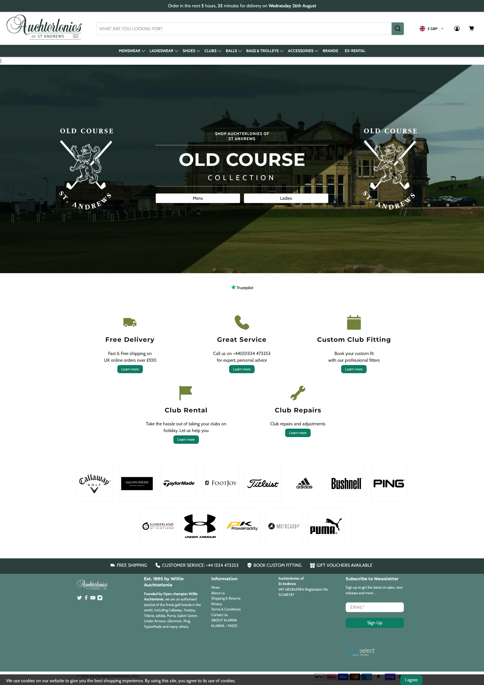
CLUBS (210, 50)
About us (218, 593)
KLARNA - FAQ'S (224, 625)
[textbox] (431, 28)
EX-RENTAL (355, 50)
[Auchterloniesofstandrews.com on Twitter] (79, 599)
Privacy (216, 604)
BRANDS (330, 50)
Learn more (130, 369)
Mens (198, 198)
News (215, 587)
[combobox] (244, 28)
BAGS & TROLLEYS (262, 50)
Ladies (286, 198)
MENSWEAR (129, 50)
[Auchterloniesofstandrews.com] (45, 29)
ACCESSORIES (300, 50)
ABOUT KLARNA (224, 620)
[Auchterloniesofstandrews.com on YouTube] (93, 599)
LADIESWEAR (161, 50)
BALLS (231, 50)
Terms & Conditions (226, 609)
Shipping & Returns (225, 598)
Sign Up (374, 622)
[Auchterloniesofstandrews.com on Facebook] (86, 599)
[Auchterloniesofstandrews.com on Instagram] (100, 599)
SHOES (189, 50)
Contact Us (219, 614)
